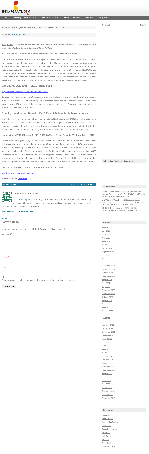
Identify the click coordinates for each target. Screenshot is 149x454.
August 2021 (107, 339)
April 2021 (106, 349)
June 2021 (106, 346)
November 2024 (108, 269)
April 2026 (106, 241)
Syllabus (105, 440)
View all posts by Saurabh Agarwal (17, 211)
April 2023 (106, 308)
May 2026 (106, 238)
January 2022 (107, 328)
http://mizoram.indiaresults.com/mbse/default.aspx (25, 91)
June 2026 (106, 234)
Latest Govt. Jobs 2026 (49, 18)
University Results (109, 447)
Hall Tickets (106, 436)
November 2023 (108, 294)
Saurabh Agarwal (29, 35)
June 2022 (106, 315)
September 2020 (108, 370)
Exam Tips (106, 433)
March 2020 (107, 388)
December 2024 (108, 266)
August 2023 (107, 301)
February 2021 (108, 356)
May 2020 (106, 384)
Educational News (109, 429)
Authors (66, 18)
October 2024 (107, 273)
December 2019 (108, 398)
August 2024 (107, 280)
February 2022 (108, 325)
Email (5, 267)
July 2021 (106, 342)
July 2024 (106, 283)
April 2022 (106, 318)
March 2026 (107, 245)
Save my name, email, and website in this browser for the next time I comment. (38, 280)
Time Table (106, 443)
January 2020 (107, 395)
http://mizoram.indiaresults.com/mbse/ (19, 173)
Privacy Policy (103, 18)
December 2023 (108, 290)
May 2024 (106, 287)
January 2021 (107, 360)
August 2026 (107, 227)
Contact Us (89, 18)
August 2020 (107, 374)
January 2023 (107, 311)
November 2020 (108, 367)
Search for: (107, 25)
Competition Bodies (110, 422)
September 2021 (108, 335)
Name (5, 257)
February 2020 (108, 391)
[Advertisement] (124, 47)
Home (6, 18)
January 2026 (107, 248)
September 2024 (108, 276)
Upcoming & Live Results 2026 (24, 18)
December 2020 (108, 363)
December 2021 (108, 332)
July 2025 (106, 255)
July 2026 (106, 231)
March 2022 (107, 322)
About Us (76, 18)
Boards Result (86, 184)
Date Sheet (106, 426)
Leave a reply (9, 184)
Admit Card (106, 415)
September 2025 (108, 252)
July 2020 (106, 377)
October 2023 (107, 297)
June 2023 (106, 304)
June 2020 (106, 381)
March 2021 (107, 353)
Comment (7, 234)
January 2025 (107, 262)
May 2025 (106, 259)
